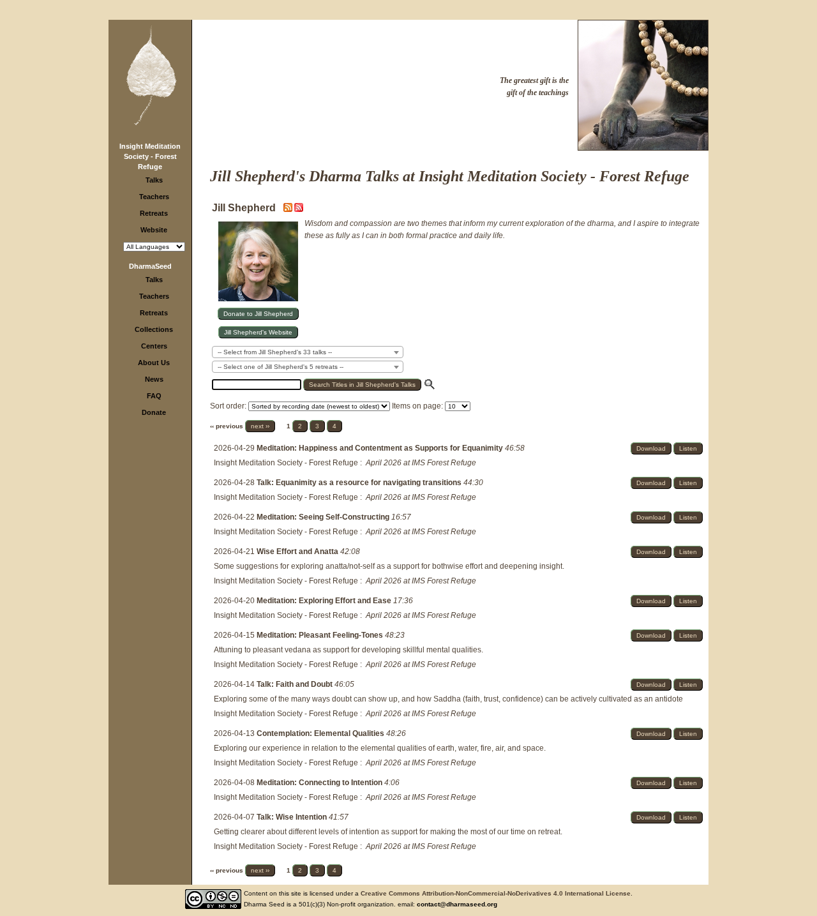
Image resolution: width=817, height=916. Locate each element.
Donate (154, 412)
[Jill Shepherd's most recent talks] (288, 209)
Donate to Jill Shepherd (258, 313)
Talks (154, 180)
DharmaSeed (150, 266)
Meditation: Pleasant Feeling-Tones (321, 635)
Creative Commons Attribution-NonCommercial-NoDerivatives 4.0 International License (496, 893)
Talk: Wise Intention (293, 817)
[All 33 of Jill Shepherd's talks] (298, 209)
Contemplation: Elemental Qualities (321, 733)
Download (651, 448)
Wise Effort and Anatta (298, 551)
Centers (154, 346)
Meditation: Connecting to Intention (320, 782)
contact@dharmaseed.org (457, 904)
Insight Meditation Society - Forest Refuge (150, 156)
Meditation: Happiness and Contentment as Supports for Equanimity (381, 448)
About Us (154, 362)
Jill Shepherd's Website (258, 332)
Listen (688, 448)
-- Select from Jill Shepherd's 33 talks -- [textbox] (275, 352)
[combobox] (307, 352)
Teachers (154, 196)
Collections (154, 329)
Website (153, 230)
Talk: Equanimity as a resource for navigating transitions (360, 482)
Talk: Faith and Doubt (295, 684)
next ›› (260, 426)
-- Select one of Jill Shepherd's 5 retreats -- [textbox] (280, 366)
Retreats (154, 213)
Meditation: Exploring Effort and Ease (325, 600)
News (154, 379)
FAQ (154, 396)
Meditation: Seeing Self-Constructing (324, 517)
